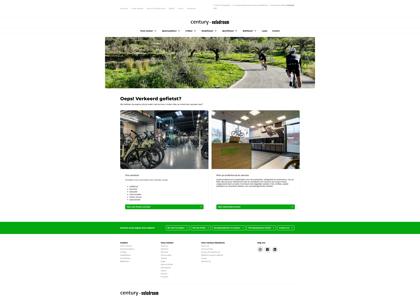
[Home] (139, 293)
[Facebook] (267, 249)
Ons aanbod (132, 175)
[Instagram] (260, 249)
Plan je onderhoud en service (232, 175)
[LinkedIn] (275, 249)
